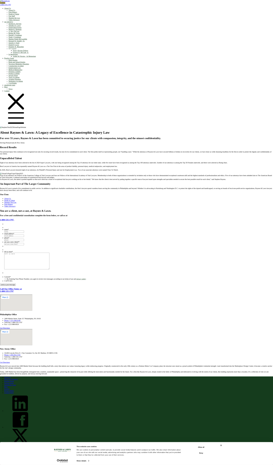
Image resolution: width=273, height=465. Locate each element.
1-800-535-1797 (5, 5)
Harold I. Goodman (15, 35)
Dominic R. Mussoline (16, 47)
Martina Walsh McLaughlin (18, 39)
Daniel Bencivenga (15, 27)
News (10, 89)
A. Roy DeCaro (14, 31)
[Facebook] (20, 427)
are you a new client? (11, 242)
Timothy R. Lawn (15, 26)
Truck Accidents (14, 77)
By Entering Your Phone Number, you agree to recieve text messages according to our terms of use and (46, 279)
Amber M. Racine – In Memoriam (24, 56)
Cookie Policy (9, 393)
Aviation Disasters (15, 79)
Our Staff (12, 16)
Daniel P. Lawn (14, 45)
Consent (7, 277)
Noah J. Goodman (15, 37)
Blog (6, 87)
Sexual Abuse (13, 75)
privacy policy (81, 279)
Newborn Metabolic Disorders (19, 64)
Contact (2, 3)
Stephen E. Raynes (15, 24)
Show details (81, 461)
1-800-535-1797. (7, 220)
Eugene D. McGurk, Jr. (21, 52)
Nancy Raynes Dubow (20, 50)
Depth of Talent (14, 14)
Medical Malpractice (15, 70)
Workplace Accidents (16, 81)
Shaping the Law (14, 18)
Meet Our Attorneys (11, 379)
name (6, 229)
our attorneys (8, 22)
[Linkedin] (20, 411)
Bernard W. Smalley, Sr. (17, 41)
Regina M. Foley (14, 33)
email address (9, 234)
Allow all (201, 447)
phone (6, 238)
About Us (7, 8)
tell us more (8, 252)
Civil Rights (13, 83)
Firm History (13, 12)
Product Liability (14, 73)
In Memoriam (13, 54)
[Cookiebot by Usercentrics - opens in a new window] (62, 460)
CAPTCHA (8, 281)
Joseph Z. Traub (14, 43)
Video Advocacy (14, 20)
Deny (201, 453)
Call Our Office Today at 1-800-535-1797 (11, 290)
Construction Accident (16, 66)
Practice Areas (9, 58)
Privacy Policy (9, 391)
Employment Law (15, 68)
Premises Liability (15, 72)
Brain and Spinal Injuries (17, 62)
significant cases (9, 85)
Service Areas (9, 383)
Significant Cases (10, 385)
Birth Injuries (13, 60)
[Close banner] (221, 445)
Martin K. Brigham (15, 29)
